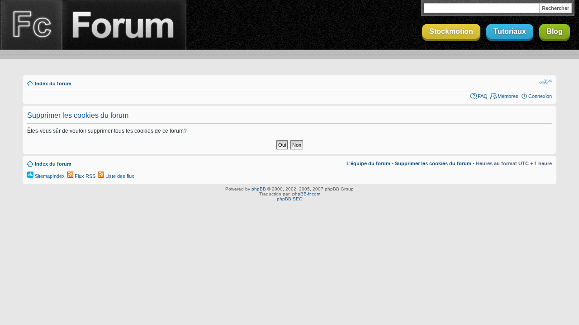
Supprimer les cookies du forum (433, 163)
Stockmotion (451, 31)
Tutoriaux (510, 31)
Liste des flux (119, 176)
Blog (554, 31)
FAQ (483, 96)
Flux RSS (84, 176)
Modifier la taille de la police (545, 82)
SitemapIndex (49, 176)
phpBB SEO (290, 198)
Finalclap (31, 25)
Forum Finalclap (124, 25)
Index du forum (53, 83)
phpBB (259, 188)
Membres (508, 96)
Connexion (540, 96)
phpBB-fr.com (306, 193)
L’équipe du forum (368, 163)
